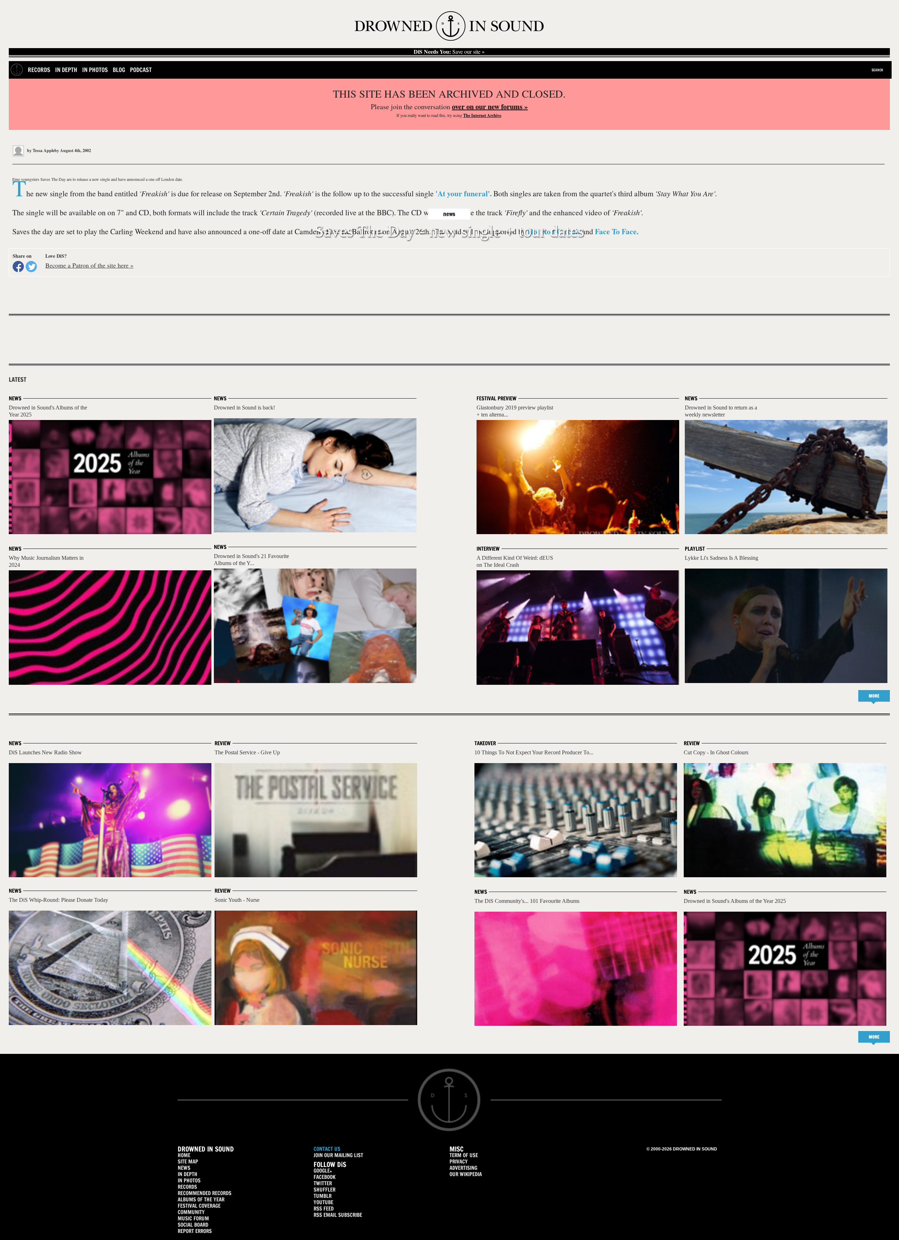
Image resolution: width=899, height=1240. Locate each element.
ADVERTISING (463, 1168)
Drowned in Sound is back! (244, 408)
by (42, 150)
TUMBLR (323, 1196)
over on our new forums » (490, 106)
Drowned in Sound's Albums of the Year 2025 (735, 901)
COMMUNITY (191, 1212)
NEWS (184, 1168)
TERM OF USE (464, 1155)
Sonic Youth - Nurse (237, 900)
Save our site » (449, 51)
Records (39, 69)
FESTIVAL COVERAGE (199, 1205)
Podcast (141, 69)
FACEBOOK (324, 1177)
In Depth (66, 69)
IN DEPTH (187, 1174)
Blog (119, 69)
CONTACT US (327, 1149)
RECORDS (187, 1186)
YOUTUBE (323, 1202)
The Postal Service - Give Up (247, 752)
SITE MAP (188, 1161)
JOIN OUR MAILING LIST (338, 1155)
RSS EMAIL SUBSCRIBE (338, 1215)
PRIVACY (459, 1161)
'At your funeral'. (463, 193)
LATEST (17, 379)
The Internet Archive (482, 115)
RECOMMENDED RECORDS (204, 1193)
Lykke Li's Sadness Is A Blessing (721, 558)
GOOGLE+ (323, 1170)
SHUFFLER (324, 1189)
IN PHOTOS (189, 1180)
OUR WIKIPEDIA (466, 1174)
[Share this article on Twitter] (31, 266)
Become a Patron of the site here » (89, 265)
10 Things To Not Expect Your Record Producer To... (533, 752)
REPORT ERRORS (195, 1231)
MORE (874, 696)
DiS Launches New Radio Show (45, 752)
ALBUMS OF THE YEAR (201, 1199)
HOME (184, 1155)
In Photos (95, 69)
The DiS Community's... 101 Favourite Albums (526, 901)
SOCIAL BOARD (193, 1224)
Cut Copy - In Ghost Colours (716, 752)
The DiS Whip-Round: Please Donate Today (58, 900)
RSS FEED (324, 1208)
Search (877, 69)
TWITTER (323, 1183)
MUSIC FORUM (193, 1218)
